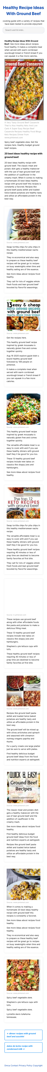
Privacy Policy (25, 1065)
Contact (14, 1065)
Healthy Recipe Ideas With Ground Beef (23, 10)
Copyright (37, 1065)
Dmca (7, 1065)
